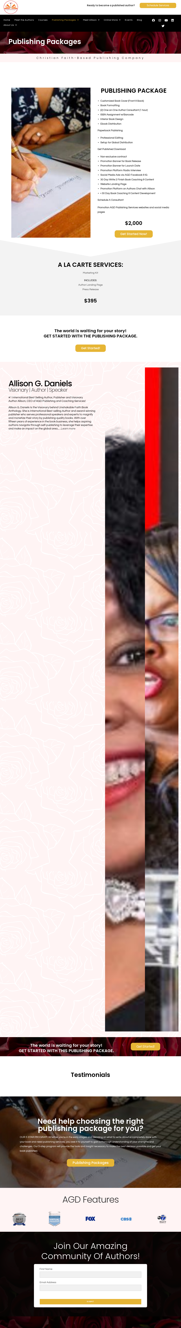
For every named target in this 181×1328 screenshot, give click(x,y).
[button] (65, 20)
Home (7, 20)
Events (129, 20)
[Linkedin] (172, 20)
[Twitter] (163, 26)
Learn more (68, 428)
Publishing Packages (64, 20)
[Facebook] (153, 20)
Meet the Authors (24, 20)
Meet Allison (90, 20)
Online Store (111, 20)
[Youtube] (166, 20)
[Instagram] (160, 20)
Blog (139, 20)
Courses (43, 20)
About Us (9, 25)
